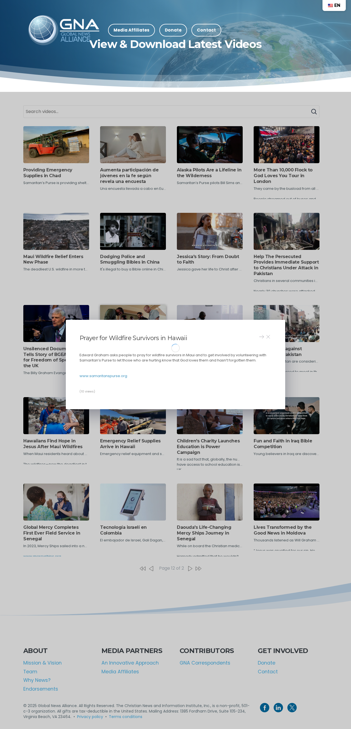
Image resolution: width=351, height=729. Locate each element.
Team (30, 671)
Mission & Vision (42, 663)
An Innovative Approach (130, 663)
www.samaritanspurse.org (103, 375)
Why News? (36, 680)
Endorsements (40, 689)
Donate (266, 663)
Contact (268, 671)
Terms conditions (125, 716)
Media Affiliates (120, 671)
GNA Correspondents (205, 663)
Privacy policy (90, 716)
